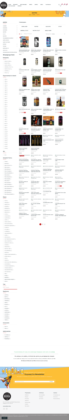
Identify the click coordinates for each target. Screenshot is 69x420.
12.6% (6, 140)
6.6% (6, 113)
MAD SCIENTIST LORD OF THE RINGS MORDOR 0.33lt (36, 160)
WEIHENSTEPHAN (9, 269)
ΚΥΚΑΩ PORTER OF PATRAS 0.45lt (60, 51)
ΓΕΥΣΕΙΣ (4, 46)
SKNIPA (7, 260)
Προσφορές (41, 396)
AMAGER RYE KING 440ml (48, 214)
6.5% (6, 111)
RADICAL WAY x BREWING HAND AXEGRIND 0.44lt (36, 51)
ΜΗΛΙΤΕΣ (5, 36)
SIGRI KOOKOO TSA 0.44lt (60, 69)
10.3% (6, 133)
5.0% (6, 94)
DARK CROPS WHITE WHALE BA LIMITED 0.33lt (36, 193)
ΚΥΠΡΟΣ (7, 310)
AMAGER (7, 202)
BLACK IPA (7, 63)
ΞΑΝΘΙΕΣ (5, 25)
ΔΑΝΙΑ (6, 302)
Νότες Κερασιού (8, 182)
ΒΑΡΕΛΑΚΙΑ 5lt (6, 48)
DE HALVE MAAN (9, 223)
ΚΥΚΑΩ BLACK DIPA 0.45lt (24, 69)
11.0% (6, 136)
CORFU (7, 219)
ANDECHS (7, 204)
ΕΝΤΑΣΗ (4, 44)
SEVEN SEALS (8, 256)
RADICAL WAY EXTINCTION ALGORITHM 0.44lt (48, 51)
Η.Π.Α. (6, 306)
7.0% (6, 115)
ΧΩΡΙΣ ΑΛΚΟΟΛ (6, 40)
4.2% (6, 85)
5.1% (6, 96)
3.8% (6, 81)
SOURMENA (8, 264)
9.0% (6, 125)
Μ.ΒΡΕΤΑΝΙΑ (7, 312)
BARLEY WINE (8, 61)
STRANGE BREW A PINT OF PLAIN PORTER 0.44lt (48, 110)
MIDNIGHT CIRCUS (9, 242)
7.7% (6, 121)
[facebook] (4, 409)
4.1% (6, 83)
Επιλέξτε (58, 34)
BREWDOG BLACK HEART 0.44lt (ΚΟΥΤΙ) (24, 193)
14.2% (6, 146)
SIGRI (6, 258)
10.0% (6, 131)
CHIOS (6, 214)
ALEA (6, 200)
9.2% (6, 127)
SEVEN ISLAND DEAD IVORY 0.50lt (48, 140)
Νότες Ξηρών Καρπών (9, 186)
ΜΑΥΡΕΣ (4, 32)
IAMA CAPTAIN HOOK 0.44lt (24, 109)
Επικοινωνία (55, 396)
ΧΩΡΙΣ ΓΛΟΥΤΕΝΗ (6, 42)
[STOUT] (60, 24)
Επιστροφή (27, 398)
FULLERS (7, 229)
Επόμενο (44, 224)
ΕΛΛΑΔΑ (7, 304)
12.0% (6, 138)
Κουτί (6, 326)
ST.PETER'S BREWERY (10, 265)
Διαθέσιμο (7, 336)
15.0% (6, 148)
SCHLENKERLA (8, 250)
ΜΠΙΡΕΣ (5, 22)
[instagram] (7, 409)
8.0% (6, 123)
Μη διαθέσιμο (7, 338)
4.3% (6, 86)
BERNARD (7, 208)
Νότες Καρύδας (8, 178)
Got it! (4, 417)
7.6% (6, 119)
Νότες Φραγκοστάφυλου (9, 194)
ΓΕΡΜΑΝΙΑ (7, 300)
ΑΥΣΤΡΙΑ (7, 294)
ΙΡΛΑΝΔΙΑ (7, 308)
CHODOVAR (8, 216)
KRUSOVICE (7, 237)
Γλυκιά (6, 161)
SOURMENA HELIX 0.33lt (48, 202)
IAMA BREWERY (8, 233)
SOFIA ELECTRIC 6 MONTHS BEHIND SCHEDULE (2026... (60, 90)
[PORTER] (36, 24)
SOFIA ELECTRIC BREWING (11, 262)
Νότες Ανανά (7, 167)
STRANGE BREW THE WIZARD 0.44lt (59, 129)
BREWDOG (7, 212)
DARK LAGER (8, 65)
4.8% (6, 90)
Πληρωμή (26, 396)
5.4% (6, 100)
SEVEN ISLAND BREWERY (10, 254)
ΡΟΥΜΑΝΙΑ (7, 318)
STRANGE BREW (9, 267)
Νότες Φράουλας (8, 192)
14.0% (6, 144)
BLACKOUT (7, 210)
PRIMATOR (7, 246)
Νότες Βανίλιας (8, 169)
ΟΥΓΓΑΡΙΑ (7, 314)
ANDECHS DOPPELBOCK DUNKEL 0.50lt (48, 129)
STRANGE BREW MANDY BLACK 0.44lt (36, 215)
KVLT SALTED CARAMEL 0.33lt (35, 204)
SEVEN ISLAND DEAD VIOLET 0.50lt (23, 149)
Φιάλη (6, 328)
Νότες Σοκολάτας (8, 188)
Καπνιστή (7, 163)
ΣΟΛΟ (6, 281)
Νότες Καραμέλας (8, 176)
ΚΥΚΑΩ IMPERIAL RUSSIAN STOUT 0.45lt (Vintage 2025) (36, 70)
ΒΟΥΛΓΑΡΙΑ (7, 298)
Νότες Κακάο (7, 174)
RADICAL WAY (8, 248)
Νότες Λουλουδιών (8, 184)
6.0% (6, 106)
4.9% (6, 92)
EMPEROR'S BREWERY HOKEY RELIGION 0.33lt (35, 171)
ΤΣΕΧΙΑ (6, 319)
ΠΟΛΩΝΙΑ (7, 316)
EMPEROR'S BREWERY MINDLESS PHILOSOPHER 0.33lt (24, 171)
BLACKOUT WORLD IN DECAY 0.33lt (23, 182)
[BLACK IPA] (48, 24)
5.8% (6, 104)
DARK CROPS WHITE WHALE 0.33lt (23, 204)
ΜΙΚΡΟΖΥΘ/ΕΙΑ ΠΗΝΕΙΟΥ (10, 279)
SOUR (4, 34)
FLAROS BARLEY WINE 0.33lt (59, 160)
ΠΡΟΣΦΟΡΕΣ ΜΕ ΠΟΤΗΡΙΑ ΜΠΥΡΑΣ (10, 52)
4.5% (6, 88)
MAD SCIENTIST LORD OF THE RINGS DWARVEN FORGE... (36, 129)
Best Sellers (41, 398)
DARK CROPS (8, 221)
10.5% (6, 135)
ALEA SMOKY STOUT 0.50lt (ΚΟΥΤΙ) (60, 193)
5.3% (6, 98)
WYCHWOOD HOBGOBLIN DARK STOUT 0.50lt (60, 182)
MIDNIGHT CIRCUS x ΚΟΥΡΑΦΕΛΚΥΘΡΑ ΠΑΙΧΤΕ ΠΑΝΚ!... (24, 214)
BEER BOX (5, 50)
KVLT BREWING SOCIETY (10, 239)
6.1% (6, 108)
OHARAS (7, 244)
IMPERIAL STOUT (9, 67)
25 (5, 154)
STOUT (7, 72)
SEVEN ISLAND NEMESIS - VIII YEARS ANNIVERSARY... (24, 160)
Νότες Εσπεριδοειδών (9, 173)
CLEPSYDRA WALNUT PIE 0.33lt (60, 204)
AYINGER (7, 206)
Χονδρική (26, 404)
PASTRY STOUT (8, 68)
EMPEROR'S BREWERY (10, 225)
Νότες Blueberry (8, 165)
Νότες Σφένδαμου (8, 190)
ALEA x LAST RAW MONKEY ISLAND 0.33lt (36, 110)
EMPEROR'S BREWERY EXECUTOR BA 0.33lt (47, 70)
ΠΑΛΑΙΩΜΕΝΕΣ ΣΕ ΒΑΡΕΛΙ (8, 38)
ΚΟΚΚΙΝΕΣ (5, 27)
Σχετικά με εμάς (27, 402)
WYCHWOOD (8, 271)
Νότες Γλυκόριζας (8, 171)
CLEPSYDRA (8, 217)
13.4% (6, 142)
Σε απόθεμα (7, 334)
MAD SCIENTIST (8, 241)
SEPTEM (7, 252)
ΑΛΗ (6, 273)
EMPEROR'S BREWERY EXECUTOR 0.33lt (59, 171)
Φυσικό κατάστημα (56, 398)
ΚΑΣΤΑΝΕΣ (5, 30)
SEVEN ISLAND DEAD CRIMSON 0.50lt (59, 140)
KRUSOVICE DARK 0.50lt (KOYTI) (23, 129)
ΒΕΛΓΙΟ (6, 296)
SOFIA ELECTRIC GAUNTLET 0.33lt (46, 90)
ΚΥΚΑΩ (6, 275)
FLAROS (7, 227)
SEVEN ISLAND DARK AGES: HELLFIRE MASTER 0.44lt (24, 51)
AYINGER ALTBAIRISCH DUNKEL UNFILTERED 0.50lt (60, 215)
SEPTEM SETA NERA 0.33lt (60, 109)
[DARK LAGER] (24, 24)
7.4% (6, 117)
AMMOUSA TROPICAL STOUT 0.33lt (47, 160)
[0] (61, 4)
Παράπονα (27, 400)
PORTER (7, 70)
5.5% (6, 102)
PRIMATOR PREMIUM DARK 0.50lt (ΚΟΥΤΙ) (24, 90)
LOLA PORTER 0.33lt (47, 191)
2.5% (6, 79)
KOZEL (6, 235)
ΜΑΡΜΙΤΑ (7, 277)
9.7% (6, 129)
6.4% (6, 110)
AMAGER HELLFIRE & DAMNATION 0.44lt (35, 182)
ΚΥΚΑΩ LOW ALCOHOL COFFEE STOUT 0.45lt (35, 90)
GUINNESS (7, 231)
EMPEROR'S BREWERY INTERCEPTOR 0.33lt (47, 170)
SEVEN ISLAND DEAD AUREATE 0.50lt (35, 149)
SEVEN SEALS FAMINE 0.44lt (47, 182)
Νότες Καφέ (7, 180)
